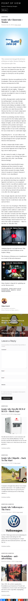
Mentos (14, 290)
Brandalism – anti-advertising (9, 557)
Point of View (11, 3)
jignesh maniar (6, 290)
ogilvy (19, 290)
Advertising (4, 16)
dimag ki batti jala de (15, 288)
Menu (5, 10)
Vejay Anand (18, 25)
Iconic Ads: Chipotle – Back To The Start (13, 459)
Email (3, 377)
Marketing (11, 504)
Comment (4, 349)
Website (3, 384)
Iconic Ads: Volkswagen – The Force (12, 508)
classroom (5, 288)
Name (3, 370)
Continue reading (6, 448)
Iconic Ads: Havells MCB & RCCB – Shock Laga (13, 410)
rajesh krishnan (6, 291)
